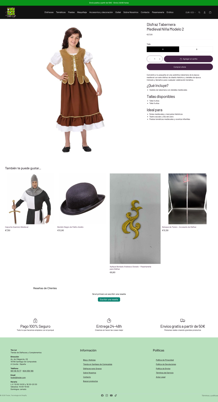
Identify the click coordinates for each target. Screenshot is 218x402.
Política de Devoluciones (166, 364)
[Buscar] (199, 12)
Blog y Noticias (89, 360)
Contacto (87, 377)
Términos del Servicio (164, 373)
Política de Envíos (163, 368)
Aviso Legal (160, 377)
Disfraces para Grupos (92, 368)
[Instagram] (106, 395)
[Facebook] (102, 395)
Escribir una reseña (109, 299)
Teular (8, 395)
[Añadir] (52, 220)
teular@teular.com (18, 377)
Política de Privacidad (165, 360)
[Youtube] (111, 395)
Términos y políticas (210, 395)
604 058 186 (28, 371)
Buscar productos (90, 381)
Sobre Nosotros (89, 373)
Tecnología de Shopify (19, 395)
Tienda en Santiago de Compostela (97, 364)
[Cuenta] (204, 12)
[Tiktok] (115, 395)
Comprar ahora (180, 67)
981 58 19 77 (16, 371)
